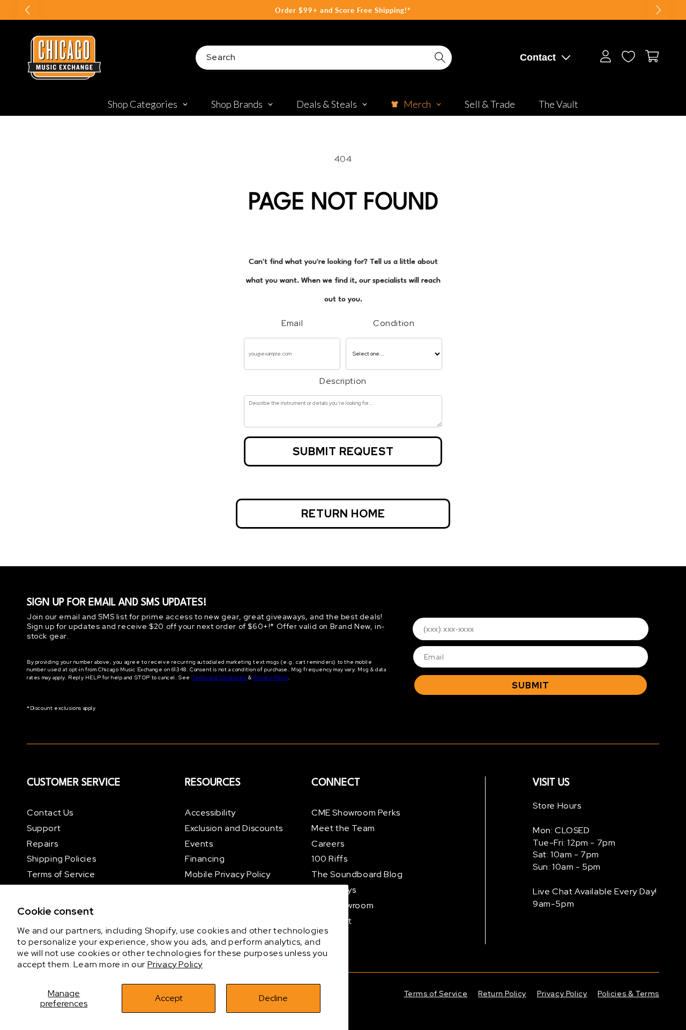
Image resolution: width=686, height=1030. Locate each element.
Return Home (343, 514)
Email (292, 323)
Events (199, 843)
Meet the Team (343, 828)
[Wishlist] (628, 56)
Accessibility (210, 812)
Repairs (42, 843)
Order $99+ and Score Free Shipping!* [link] (343, 10)
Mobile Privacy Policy (228, 874)
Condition (393, 323)
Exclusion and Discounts (234, 828)
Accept (169, 998)
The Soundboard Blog (356, 874)
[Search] (440, 57)
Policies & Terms (628, 993)
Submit (530, 685)
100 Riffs (329, 858)
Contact (538, 57)
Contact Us (50, 812)
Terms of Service (61, 874)
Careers (327, 843)
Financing (205, 858)
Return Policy (502, 993)
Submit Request (343, 451)
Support (44, 828)
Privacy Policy (175, 964)
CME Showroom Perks (355, 812)
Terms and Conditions (219, 677)
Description (343, 381)
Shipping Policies (61, 858)
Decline (273, 998)
